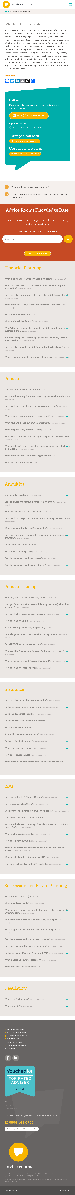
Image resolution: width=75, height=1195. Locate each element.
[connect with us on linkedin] (15, 1057)
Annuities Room (14, 1039)
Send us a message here (26, 154)
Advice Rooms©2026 (11, 1190)
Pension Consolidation (17, 1032)
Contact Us (9, 1105)
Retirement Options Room (18, 1036)
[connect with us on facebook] (8, 1057)
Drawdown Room (14, 1042)
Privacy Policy (11, 1108)
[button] (70, 4)
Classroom (11, 1048)
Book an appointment (26, 141)
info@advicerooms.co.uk (22, 1129)
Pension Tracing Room (16, 1045)
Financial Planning (15, 1029)
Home (7, 11)
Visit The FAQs (37, 253)
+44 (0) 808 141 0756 (30, 115)
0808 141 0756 (21, 1123)
